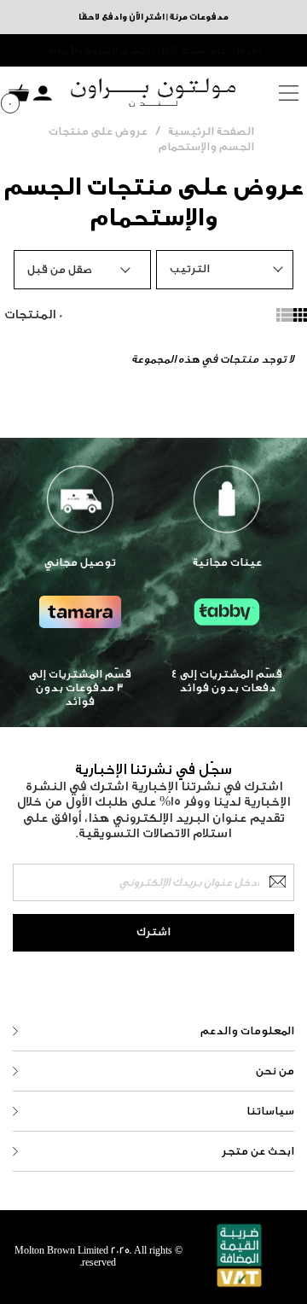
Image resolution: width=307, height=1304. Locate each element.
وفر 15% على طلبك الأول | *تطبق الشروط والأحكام (154, 50)
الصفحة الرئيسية (211, 131)
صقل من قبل (59, 269)
